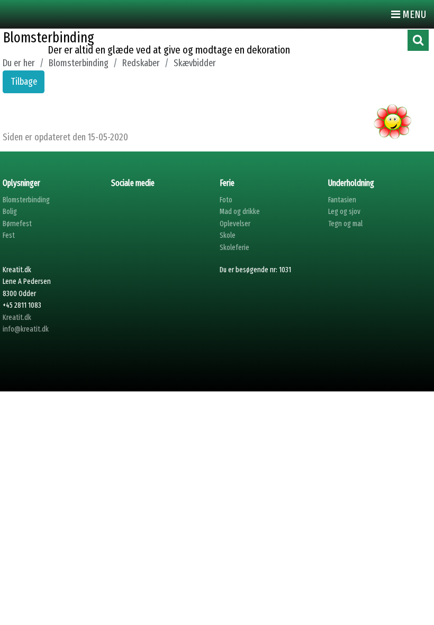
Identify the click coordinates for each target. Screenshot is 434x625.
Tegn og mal (345, 223)
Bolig (10, 211)
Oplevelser (235, 223)
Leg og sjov (344, 211)
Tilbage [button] (24, 81)
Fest (9, 235)
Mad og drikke (240, 211)
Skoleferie (234, 247)
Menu (413, 14)
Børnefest (17, 223)
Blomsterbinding (26, 199)
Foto (226, 199)
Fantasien (342, 199)
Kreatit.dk (17, 317)
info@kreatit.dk (26, 329)
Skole (228, 235)
